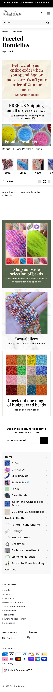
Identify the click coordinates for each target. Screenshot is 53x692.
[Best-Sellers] (26, 313)
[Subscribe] (44, 440)
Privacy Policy (9, 610)
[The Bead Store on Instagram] (28, 637)
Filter (10, 181)
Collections (17, 31)
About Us (7, 594)
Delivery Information (13, 602)
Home (5, 31)
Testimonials (9, 614)
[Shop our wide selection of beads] (26, 244)
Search (6, 590)
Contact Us (8, 598)
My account (8, 623)
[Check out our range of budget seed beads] (26, 375)
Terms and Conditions (13, 606)
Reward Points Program (14, 618)
